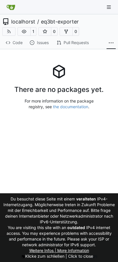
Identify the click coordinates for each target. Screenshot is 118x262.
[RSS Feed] (8, 31)
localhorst (23, 22)
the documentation (70, 106)
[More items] (111, 43)
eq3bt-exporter (60, 22)
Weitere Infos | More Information (59, 250)
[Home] (11, 7)
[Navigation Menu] (109, 7)
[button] (24, 31)
